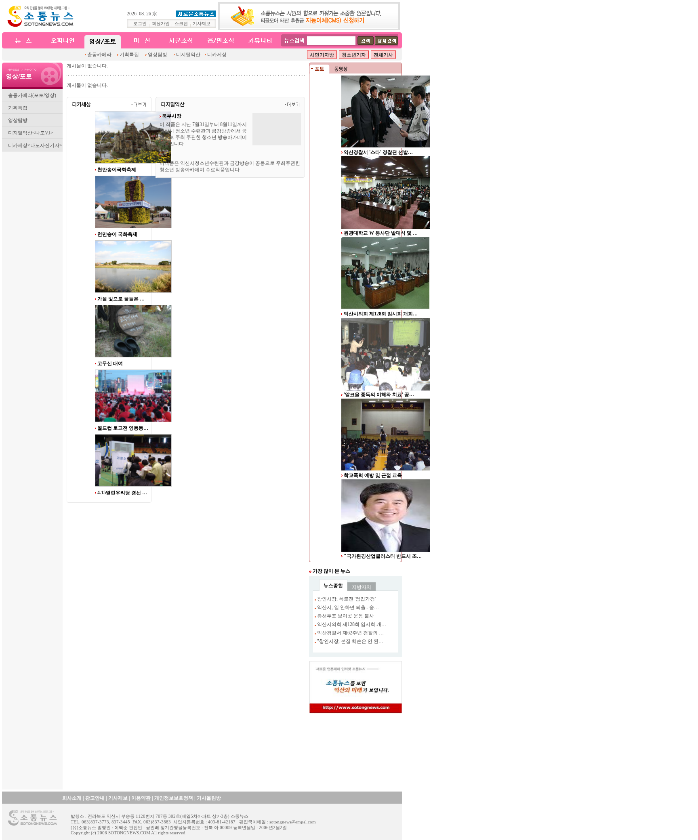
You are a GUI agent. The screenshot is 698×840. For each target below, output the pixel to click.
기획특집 (129, 54)
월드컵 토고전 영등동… (122, 363)
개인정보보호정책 (173, 798)
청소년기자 (354, 55)
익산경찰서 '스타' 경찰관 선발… (378, 152)
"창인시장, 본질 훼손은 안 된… (350, 641)
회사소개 (72, 798)
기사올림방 (209, 798)
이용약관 (141, 798)
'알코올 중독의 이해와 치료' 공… (379, 394)
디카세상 (217, 54)
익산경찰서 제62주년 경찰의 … (350, 633)
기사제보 (201, 23)
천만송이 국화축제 (117, 234)
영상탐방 (157, 54)
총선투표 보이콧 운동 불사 (345, 616)
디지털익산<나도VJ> (30, 133)
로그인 (140, 23)
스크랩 (181, 23)
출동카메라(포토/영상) (32, 95)
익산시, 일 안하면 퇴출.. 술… (348, 607)
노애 (167, 155)
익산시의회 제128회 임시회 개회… (381, 314)
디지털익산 (188, 54)
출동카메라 (99, 54)
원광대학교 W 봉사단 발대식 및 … (381, 233)
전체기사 (383, 55)
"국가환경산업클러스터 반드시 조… (383, 556)
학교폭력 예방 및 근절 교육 (373, 475)
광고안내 (95, 798)
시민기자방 (322, 55)
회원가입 (161, 23)
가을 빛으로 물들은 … (121, 299)
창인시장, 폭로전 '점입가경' (346, 599)
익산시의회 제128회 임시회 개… (351, 624)
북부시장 (171, 116)
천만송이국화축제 (116, 169)
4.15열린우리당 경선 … (122, 428)
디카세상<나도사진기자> (35, 145)
